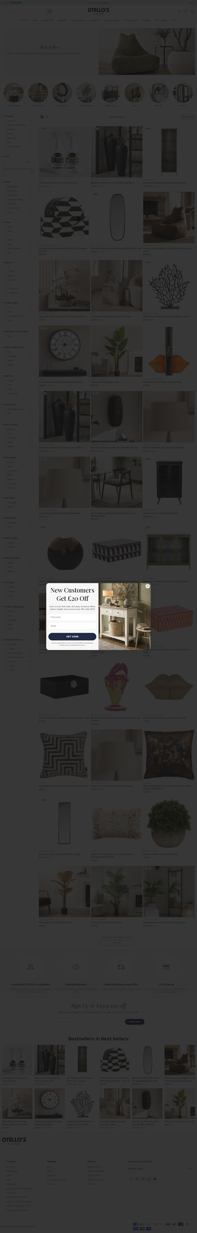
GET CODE (72, 636)
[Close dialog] (148, 586)
